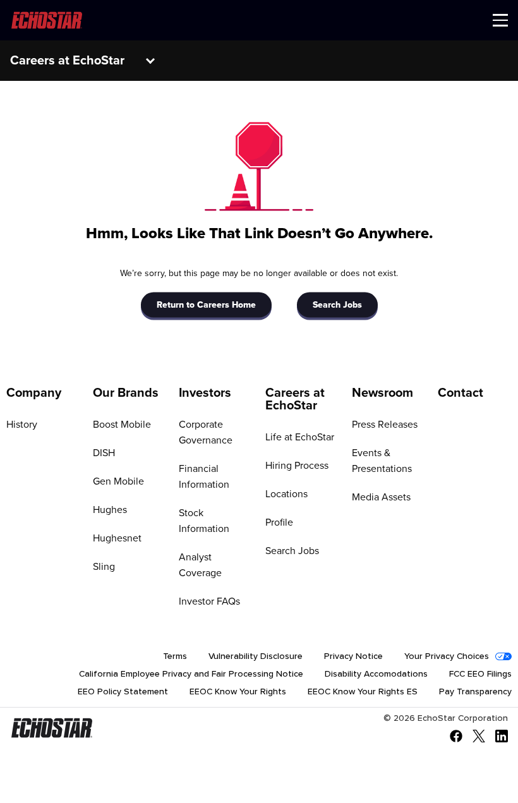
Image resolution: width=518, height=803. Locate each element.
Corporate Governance (205, 432)
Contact (460, 393)
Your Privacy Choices (446, 656)
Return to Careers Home (206, 304)
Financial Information (204, 477)
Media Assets (381, 497)
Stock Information (204, 521)
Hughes (110, 510)
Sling (104, 567)
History (21, 425)
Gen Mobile (118, 481)
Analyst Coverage (200, 565)
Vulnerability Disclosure (255, 656)
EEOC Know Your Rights (238, 691)
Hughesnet (117, 538)
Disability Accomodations (376, 674)
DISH (104, 453)
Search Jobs (337, 304)
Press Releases (385, 425)
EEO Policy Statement (123, 691)
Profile (279, 522)
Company (33, 393)
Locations (286, 494)
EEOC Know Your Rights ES (363, 691)
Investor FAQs (209, 601)
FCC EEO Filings (480, 674)
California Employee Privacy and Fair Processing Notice (191, 674)
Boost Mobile (122, 425)
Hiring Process (296, 466)
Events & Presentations (382, 461)
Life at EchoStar (299, 437)
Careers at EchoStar (67, 60)
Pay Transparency (475, 691)
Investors (205, 393)
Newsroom (382, 393)
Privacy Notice (353, 656)
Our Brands (126, 393)
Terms (175, 656)
